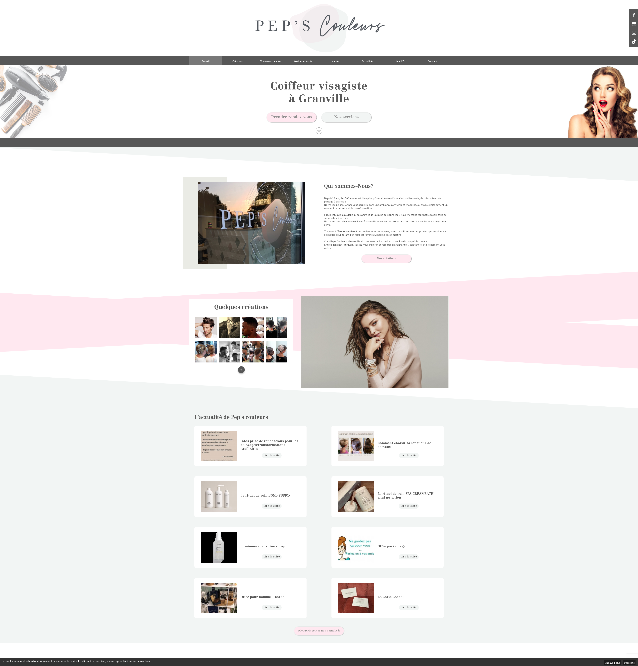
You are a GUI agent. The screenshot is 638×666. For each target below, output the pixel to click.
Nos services (346, 117)
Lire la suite (272, 455)
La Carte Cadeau (391, 597)
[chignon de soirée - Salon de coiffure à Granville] (206, 360)
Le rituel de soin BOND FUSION (266, 495)
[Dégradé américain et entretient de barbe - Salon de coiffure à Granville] (253, 360)
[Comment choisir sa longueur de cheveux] (356, 459)
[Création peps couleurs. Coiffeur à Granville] (241, 374)
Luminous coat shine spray (263, 546)
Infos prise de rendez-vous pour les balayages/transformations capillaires (269, 445)
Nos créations (386, 258)
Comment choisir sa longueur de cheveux (404, 445)
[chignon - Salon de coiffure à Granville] (276, 360)
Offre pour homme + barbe (262, 597)
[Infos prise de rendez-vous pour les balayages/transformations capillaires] (219, 459)
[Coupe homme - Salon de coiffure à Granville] (206, 336)
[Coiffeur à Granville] (319, 28)
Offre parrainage (392, 546)
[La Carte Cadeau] (356, 611)
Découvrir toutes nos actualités (319, 630)
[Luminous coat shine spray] (219, 561)
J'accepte (629, 662)
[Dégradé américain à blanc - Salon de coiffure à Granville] (253, 336)
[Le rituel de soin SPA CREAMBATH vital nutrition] (356, 510)
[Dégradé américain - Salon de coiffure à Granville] (276, 336)
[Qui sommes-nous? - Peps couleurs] (319, 130)
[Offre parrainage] (356, 561)
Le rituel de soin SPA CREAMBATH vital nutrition (405, 495)
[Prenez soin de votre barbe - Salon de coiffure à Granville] (229, 336)
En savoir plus (612, 662)
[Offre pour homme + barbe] (219, 611)
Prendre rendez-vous (291, 117)
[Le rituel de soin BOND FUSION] (219, 510)
